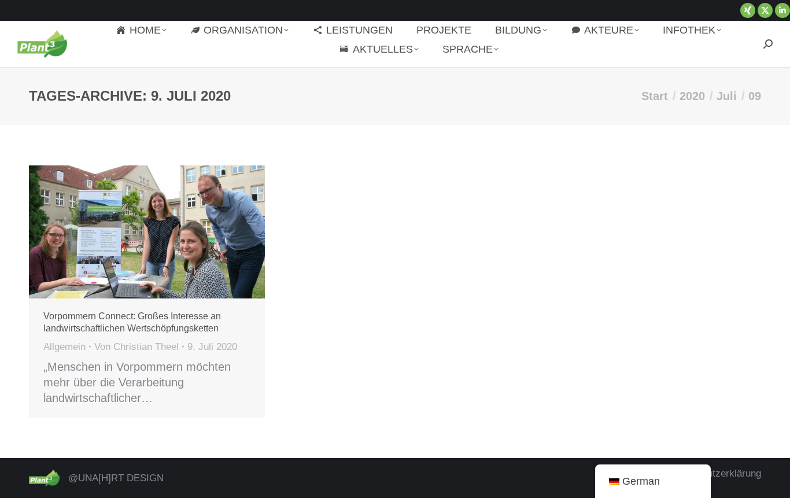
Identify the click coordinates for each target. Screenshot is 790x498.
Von (136, 346)
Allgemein (64, 346)
